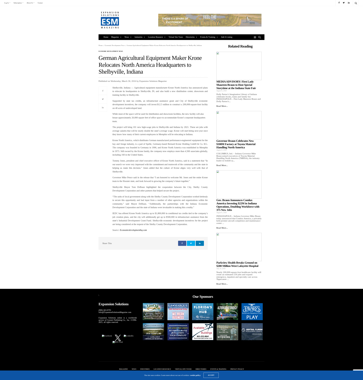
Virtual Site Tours (176, 37)
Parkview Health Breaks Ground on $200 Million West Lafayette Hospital (237, 264)
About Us (30, 3)
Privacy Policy (237, 369)
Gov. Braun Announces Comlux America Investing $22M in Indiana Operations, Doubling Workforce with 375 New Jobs (237, 205)
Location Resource (155, 37)
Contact (40, 3)
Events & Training (207, 37)
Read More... (222, 106)
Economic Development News (111, 51)
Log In (6, 3)
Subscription (18, 3)
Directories (190, 37)
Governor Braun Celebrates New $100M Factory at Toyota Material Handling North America (235, 144)
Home (106, 37)
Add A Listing (226, 37)
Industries (138, 37)
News (126, 37)
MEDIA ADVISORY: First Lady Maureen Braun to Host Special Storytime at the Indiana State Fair (236, 85)
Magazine (115, 37)
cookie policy (195, 375)
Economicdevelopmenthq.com (133, 230)
